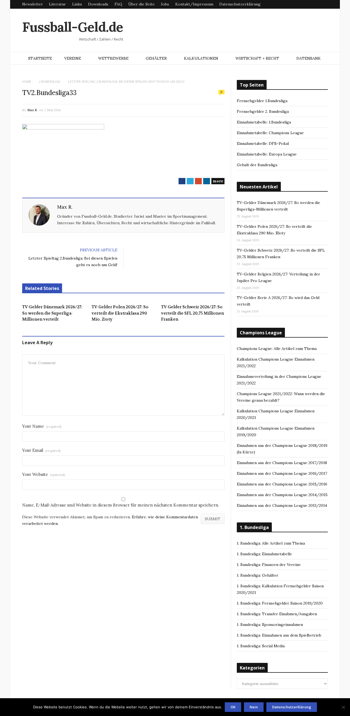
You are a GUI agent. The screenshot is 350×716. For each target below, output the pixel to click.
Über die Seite (141, 4)
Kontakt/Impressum (194, 4)
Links (77, 4)
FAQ (118, 4)
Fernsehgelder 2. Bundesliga (263, 111)
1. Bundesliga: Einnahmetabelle (264, 553)
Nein (254, 707)
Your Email (41, 450)
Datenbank (308, 58)
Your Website (43, 474)
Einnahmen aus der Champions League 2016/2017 (282, 473)
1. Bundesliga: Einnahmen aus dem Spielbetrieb (279, 635)
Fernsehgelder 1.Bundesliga (262, 100)
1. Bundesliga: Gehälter (257, 575)
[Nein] (343, 707)
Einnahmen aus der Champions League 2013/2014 (282, 505)
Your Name (42, 426)
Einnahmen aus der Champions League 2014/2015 (282, 494)
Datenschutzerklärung (240, 4)
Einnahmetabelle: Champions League (270, 132)
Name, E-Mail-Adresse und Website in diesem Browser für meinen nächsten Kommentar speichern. (120, 505)
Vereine (72, 58)
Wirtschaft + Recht (257, 58)
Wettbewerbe (113, 58)
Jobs (165, 4)
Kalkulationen (201, 58)
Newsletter (32, 4)
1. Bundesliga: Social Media (261, 645)
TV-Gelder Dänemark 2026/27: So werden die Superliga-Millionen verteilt (52, 313)
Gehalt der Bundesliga (257, 164)
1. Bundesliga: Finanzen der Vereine (269, 564)
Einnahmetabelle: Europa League (267, 154)
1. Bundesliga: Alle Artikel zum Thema (271, 543)
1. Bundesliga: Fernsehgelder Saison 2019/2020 (280, 603)
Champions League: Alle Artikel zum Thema (277, 348)
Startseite (40, 58)
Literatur (57, 4)
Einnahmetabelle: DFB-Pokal (263, 143)
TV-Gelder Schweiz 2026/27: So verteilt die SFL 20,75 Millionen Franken (192, 313)
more (218, 181)
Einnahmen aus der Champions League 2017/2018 (282, 462)
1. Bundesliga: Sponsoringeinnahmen (270, 624)
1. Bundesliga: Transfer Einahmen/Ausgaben (277, 613)
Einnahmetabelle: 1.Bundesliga (264, 122)
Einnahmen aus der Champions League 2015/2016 (282, 484)
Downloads (98, 4)
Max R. (32, 110)
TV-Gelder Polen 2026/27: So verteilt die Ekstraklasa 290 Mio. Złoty (120, 313)
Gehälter (156, 58)
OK (233, 707)
